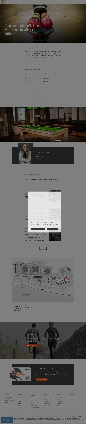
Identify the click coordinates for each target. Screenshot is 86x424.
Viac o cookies (52, 225)
